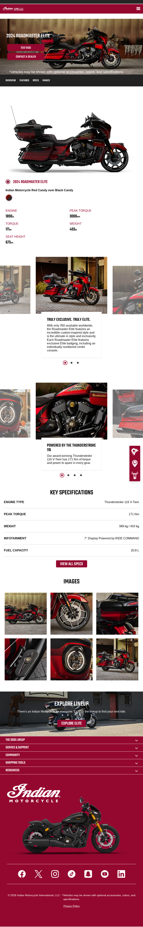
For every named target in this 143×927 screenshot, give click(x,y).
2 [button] (71, 363)
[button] (9, 311)
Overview (11, 80)
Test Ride (26, 48)
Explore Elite (71, 723)
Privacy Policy (71, 906)
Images (46, 80)
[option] (71, 308)
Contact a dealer (26, 56)
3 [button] (78, 363)
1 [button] (65, 363)
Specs (36, 80)
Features (24, 80)
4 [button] (81, 475)
